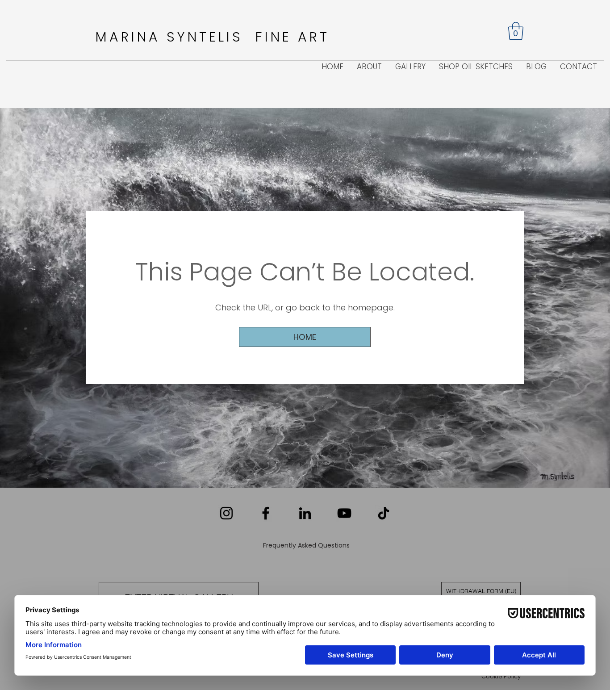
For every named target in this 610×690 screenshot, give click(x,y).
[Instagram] (226, 513)
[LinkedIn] (305, 513)
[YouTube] (344, 513)
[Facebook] (265, 513)
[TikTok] (383, 513)
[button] (515, 31)
